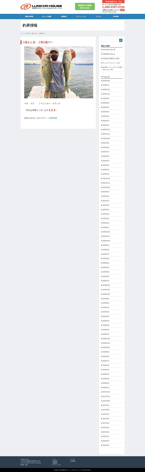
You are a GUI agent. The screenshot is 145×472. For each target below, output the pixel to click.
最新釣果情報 (29, 16)
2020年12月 (106, 232)
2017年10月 (106, 401)
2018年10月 (106, 347)
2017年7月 (106, 414)
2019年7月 (106, 307)
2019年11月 (106, 289)
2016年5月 (106, 441)
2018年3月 (106, 378)
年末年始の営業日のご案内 (111, 58)
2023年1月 (106, 125)
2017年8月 (106, 410)
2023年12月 (106, 89)
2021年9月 (106, 192)
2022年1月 (106, 174)
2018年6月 (106, 365)
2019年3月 (106, 325)
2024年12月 (106, 81)
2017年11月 (106, 396)
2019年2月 (106, 329)
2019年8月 (106, 303)
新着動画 (64, 16)
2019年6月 (106, 312)
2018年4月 (106, 374)
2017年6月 (106, 418)
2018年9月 (106, 352)
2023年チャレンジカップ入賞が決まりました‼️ (112, 68)
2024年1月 (106, 85)
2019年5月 (106, 316)
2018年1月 (106, 387)
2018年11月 (106, 343)
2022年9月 (106, 143)
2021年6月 (106, 205)
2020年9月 (106, 245)
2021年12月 (106, 178)
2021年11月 (106, 183)
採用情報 (116, 16)
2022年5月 (106, 161)
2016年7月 (106, 436)
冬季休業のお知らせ (109, 54)
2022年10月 (106, 138)
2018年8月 (106, 356)
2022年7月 (106, 152)
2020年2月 (106, 276)
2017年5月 (106, 423)
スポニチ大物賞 (46, 16)
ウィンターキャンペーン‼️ (111, 63)
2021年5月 (106, 209)
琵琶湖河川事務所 (85, 6)
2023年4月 (106, 112)
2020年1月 (106, 281)
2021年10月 (106, 187)
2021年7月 (106, 201)
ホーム (22, 33)
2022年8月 (106, 147)
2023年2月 (106, 121)
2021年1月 (106, 227)
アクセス (98, 16)
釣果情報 (27, 33)
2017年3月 (106, 432)
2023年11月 (106, 94)
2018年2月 (106, 383)
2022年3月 (106, 169)
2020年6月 (106, 258)
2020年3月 (106, 272)
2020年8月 (106, 249)
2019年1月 (106, 334)
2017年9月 (106, 405)
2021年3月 (106, 218)
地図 (122, 10)
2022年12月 (106, 129)
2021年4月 (106, 214)
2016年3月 (106, 445)
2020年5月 (106, 263)
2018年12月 (106, 338)
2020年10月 (106, 241)
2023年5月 (106, 107)
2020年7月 (106, 254)
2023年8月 (106, 98)
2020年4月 (106, 267)
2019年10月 (106, 294)
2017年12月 (106, 392)
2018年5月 (106, 369)
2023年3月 (106, 116)
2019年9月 (106, 298)
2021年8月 (106, 196)
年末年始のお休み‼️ (109, 49)
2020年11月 (106, 236)
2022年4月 (106, 165)
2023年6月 (106, 103)
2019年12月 (106, 285)
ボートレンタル (81, 16)
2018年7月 (106, 361)
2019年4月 (106, 321)
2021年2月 (106, 223)
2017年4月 (106, 427)
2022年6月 (106, 156)
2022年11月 (106, 134)
